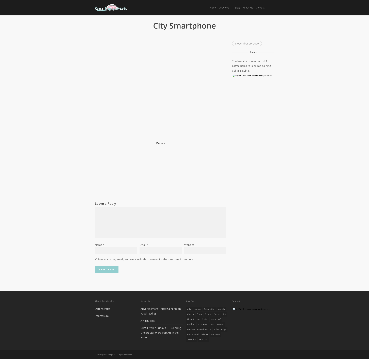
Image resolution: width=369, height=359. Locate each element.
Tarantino (191, 339)
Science (204, 334)
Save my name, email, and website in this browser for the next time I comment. (146, 259)
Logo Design (202, 319)
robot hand (193, 334)
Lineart (190, 319)
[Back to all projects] (96, 26)
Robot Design (220, 329)
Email (144, 245)
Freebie (217, 314)
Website (189, 245)
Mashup (191, 324)
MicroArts (202, 324)
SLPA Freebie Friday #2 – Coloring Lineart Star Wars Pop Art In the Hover (161, 332)
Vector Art (203, 339)
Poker (212, 324)
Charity (190, 314)
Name (99, 245)
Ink (224, 314)
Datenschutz (102, 308)
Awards (221, 309)
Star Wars (215, 334)
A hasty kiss (148, 320)
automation (209, 309)
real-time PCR (204, 329)
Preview (191, 329)
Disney (208, 314)
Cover (199, 314)
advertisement (194, 309)
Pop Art (220, 324)
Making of (216, 319)
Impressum (102, 316)
